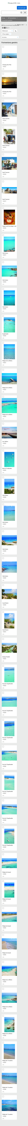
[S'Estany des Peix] (9, 55)
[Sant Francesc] (9, 109)
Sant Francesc (5, 118)
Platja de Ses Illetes (7, 360)
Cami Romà (5, 603)
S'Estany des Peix (6, 64)
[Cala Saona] (9, 244)
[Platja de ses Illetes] (9, 970)
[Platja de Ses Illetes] (9, 351)
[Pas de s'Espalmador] (9, 674)
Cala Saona (5, 253)
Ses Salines (5, 441)
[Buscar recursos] (21, 12)
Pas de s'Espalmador (7, 683)
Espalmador (5, 333)
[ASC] (15, 30)
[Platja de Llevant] (9, 863)
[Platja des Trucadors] (9, 1051)
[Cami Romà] (9, 594)
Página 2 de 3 (20, 24)
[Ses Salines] (9, 432)
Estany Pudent (6, 656)
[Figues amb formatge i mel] (9, 217)
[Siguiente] (26, 24)
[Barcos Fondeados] (9, 459)
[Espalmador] (9, 324)
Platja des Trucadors (7, 1060)
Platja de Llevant (6, 872)
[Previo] (15, 24)
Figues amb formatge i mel (9, 226)
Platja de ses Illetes (7, 979)
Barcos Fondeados (7, 468)
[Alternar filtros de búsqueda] (25, 12)
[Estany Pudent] (9, 647)
